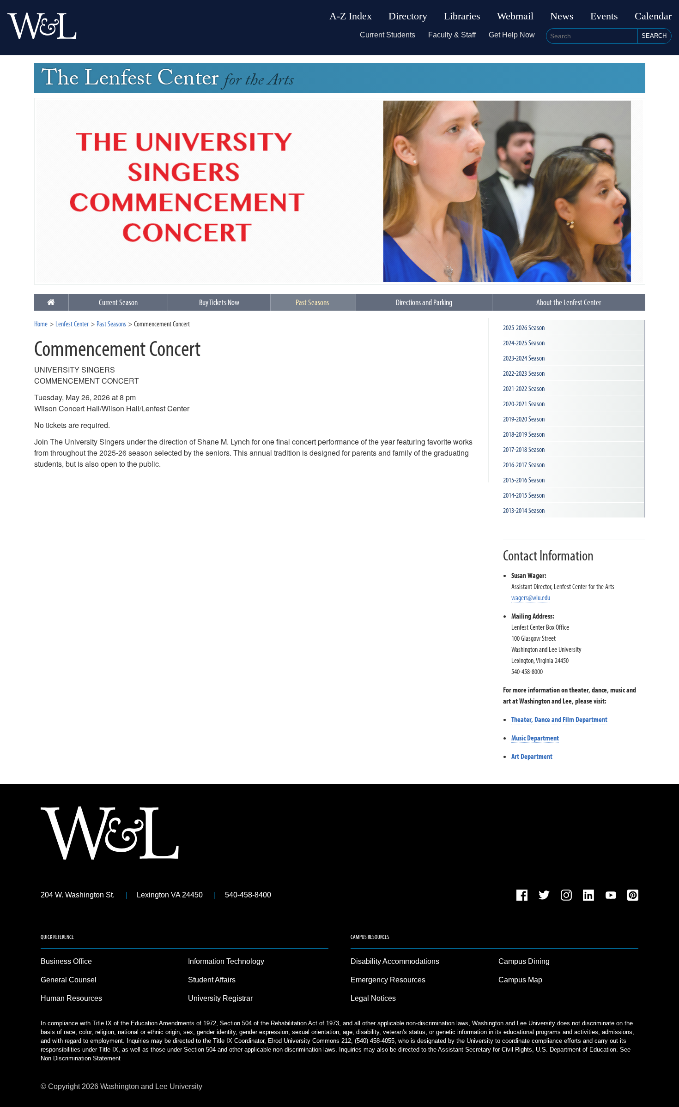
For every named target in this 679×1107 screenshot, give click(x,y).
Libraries (462, 16)
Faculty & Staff (452, 35)
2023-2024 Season (524, 357)
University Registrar (220, 998)
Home (41, 323)
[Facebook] (521, 897)
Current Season (118, 302)
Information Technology (226, 961)
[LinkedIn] (588, 897)
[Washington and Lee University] (42, 27)
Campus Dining (524, 961)
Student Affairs (212, 980)
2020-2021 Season (524, 403)
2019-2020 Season (524, 418)
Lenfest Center (72, 323)
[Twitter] (544, 897)
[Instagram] (566, 897)
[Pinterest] (632, 897)
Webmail (515, 16)
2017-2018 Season (524, 449)
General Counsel (69, 980)
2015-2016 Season (524, 479)
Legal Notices (373, 998)
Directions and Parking (424, 302)
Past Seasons (312, 302)
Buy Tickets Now (219, 302)
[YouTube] (610, 897)
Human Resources (71, 998)
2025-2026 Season (524, 327)
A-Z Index (350, 16)
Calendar (653, 16)
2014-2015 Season (524, 494)
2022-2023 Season (524, 373)
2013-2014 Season (524, 510)
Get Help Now (512, 35)
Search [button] (654, 35)
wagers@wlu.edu (530, 597)
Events (604, 16)
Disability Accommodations (395, 961)
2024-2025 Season (524, 342)
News (562, 16)
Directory (407, 16)
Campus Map (520, 980)
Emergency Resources (388, 980)
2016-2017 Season (524, 464)
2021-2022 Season (524, 388)
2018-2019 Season (524, 434)
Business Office (66, 961)
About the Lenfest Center (568, 302)
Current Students (387, 35)
